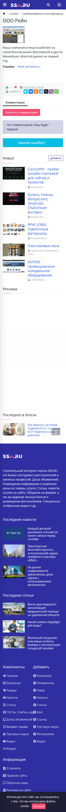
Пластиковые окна (43, 246)
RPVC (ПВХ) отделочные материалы (38, 229)
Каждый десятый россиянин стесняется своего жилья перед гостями (43, 534)
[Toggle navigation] (59, 4)
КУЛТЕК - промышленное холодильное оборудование (41, 268)
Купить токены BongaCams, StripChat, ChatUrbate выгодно (40, 203)
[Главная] (4, 13)
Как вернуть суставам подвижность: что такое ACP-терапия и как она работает (44, 430)
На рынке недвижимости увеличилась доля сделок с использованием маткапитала (40, 576)
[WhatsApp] (56, 91)
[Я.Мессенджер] (25, 91)
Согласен (38, 806)
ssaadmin (15, 91)
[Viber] (51, 91)
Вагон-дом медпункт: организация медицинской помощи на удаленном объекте (43, 610)
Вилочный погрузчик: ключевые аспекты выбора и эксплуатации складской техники (44, 643)
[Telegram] (41, 91)
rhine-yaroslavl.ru (28, 67)
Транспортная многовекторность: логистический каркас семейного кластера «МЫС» (43, 553)
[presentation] (10, 432)
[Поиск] (48, 4)
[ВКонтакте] (31, 91)
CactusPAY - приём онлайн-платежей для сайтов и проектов (43, 175)
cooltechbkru (38, 279)
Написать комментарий (21, 112)
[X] (46, 91)
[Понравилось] (7, 87)
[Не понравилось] (15, 87)
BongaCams (37, 187)
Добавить (56, 158)
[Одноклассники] (36, 91)
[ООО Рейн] (14, 35)
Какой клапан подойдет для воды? (44, 623)
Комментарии (15, 102)
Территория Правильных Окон (43, 252)
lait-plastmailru (38, 238)
